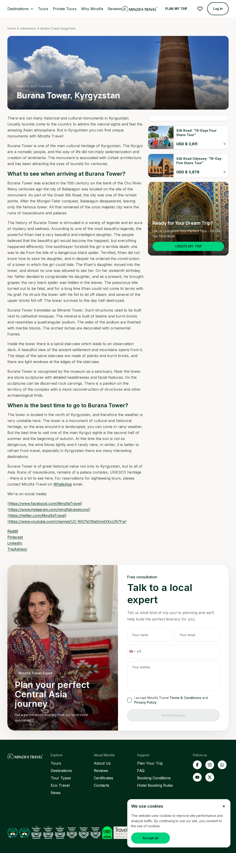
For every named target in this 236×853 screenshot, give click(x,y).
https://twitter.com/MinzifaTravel (37, 515)
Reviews (101, 770)
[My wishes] (200, 8)
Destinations (61, 770)
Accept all (150, 838)
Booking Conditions (154, 778)
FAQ (141, 770)
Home (11, 28)
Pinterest (15, 537)
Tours (56, 763)
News (56, 792)
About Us (102, 763)
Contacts (101, 785)
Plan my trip (176, 9)
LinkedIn (14, 543)
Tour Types (61, 778)
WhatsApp (62, 484)
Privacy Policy (145, 702)
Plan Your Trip (150, 763)
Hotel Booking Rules (155, 785)
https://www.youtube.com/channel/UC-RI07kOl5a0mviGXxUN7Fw (67, 521)
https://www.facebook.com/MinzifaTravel (45, 503)
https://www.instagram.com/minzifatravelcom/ (49, 509)
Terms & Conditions (185, 698)
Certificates (103, 778)
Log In (218, 9)
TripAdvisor (17, 549)
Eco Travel (60, 785)
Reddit (12, 531)
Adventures (28, 28)
